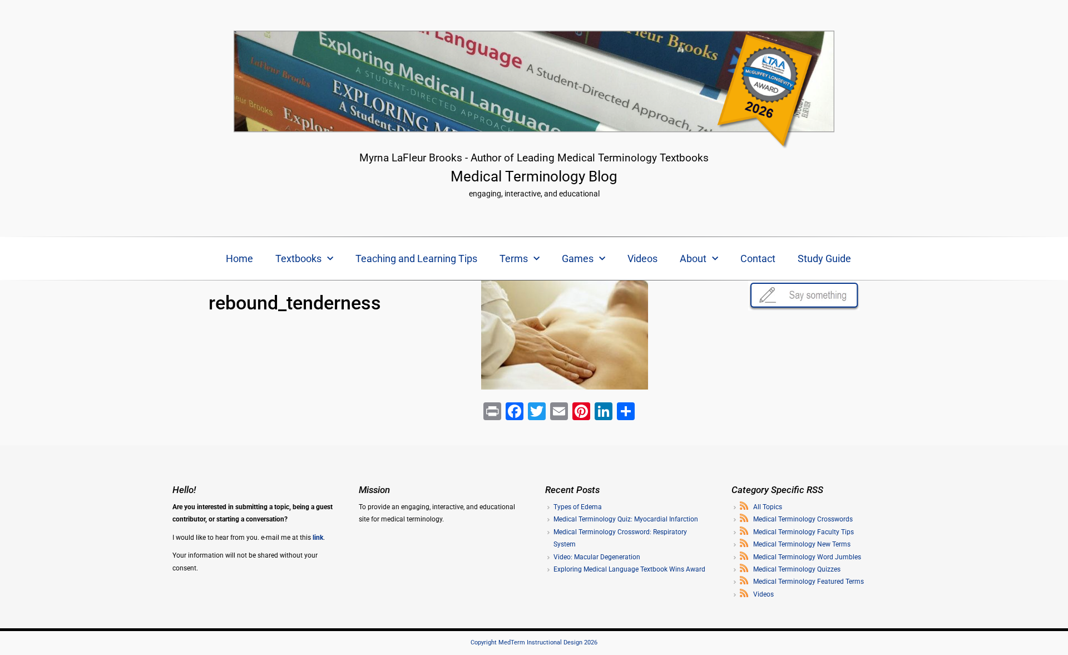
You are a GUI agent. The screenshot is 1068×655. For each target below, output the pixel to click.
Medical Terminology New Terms (802, 544)
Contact (757, 258)
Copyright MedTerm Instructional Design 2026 (534, 642)
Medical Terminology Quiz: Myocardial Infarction (625, 519)
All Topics (767, 507)
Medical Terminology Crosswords (803, 519)
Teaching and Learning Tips (416, 258)
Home (239, 258)
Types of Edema (577, 507)
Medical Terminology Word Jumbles (807, 557)
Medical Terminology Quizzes (796, 569)
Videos (642, 258)
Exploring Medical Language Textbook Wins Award (629, 569)
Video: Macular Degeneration (596, 557)
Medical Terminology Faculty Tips (803, 532)
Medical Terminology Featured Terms (808, 581)
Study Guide (824, 258)
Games (578, 258)
